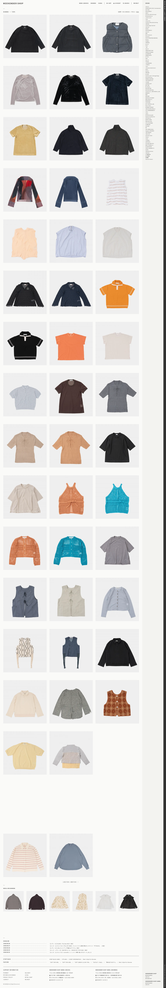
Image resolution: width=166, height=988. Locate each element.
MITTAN (147, 85)
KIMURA (147, 72)
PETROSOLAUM (149, 115)
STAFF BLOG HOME (54, 959)
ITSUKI (147, 61)
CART (109, 3)
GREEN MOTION (149, 50)
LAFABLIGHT (149, 83)
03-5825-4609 (70, 977)
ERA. (147, 33)
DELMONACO (149, 30)
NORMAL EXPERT (150, 107)
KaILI (147, 69)
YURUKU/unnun (149, 151)
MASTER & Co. (149, 99)
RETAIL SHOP (28, 977)
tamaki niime (149, 135)
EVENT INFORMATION (75, 959)
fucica (147, 44)
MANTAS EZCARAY (150, 98)
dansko (147, 27)
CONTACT (6, 979)
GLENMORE (148, 53)
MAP (71, 973)
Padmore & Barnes (150, 116)
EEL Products (149, 35)
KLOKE (147, 74)
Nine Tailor (148, 105)
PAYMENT (5, 973)
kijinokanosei (149, 77)
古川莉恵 (147, 156)
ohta (147, 112)
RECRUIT (136, 3)
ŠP (146, 127)
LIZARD (147, 82)
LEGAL (27, 975)
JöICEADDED (149, 63)
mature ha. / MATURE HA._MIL (153, 91)
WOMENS (93, 3)
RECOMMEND (126, 12)
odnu (147, 113)
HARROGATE (149, 55)
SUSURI (147, 126)
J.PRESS (148, 64)
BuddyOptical (149, 16)
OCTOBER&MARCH (150, 110)
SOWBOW (148, 124)
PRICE (133, 12)
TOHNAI (147, 140)
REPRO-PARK (149, 119)
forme (147, 39)
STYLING (64, 959)
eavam (147, 32)
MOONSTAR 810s (150, 90)
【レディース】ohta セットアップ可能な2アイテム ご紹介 (64, 948)
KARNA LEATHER (149, 79)
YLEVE (147, 149)
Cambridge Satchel (150, 25)
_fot (146, 47)
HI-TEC (147, 57)
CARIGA (147, 24)
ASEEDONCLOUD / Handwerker (153, 8)
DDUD (147, 28)
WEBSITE (53, 980)
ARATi (147, 13)
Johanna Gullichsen (151, 68)
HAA (147, 58)
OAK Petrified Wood (150, 108)
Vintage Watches (150, 143)
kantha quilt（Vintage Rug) (152, 75)
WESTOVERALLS (149, 145)
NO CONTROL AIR (150, 104)
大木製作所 (148, 154)
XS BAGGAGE (149, 146)
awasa (147, 6)
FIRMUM (147, 42)
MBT (147, 94)
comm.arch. (149, 17)
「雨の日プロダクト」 (111, 962)
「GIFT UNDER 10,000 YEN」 (82, 962)
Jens (147, 66)
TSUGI (147, 137)
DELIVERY (27, 973)
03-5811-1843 (117, 977)
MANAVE (147, 93)
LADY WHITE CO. (149, 80)
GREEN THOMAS (149, 52)
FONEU (147, 41)
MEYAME (147, 96)
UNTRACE (148, 142)
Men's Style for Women (89, 959)
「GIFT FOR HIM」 (54, 962)
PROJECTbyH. (149, 121)
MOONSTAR (148, 88)
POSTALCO (148, 118)
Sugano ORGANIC (150, 131)
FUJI (147, 46)
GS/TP (147, 49)
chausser (148, 21)
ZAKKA (100, 3)
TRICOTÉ (148, 134)
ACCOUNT (118, 3)
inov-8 (147, 60)
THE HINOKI (148, 132)
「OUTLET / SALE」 (97, 962)
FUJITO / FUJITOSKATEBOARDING (152, 37)
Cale (147, 19)
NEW (137, 12)
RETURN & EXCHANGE (9, 975)
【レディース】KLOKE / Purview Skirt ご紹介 (61, 943)
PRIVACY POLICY (8, 977)
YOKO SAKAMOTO (150, 148)
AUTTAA (147, 9)
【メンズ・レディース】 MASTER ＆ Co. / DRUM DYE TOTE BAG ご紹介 (68, 950)
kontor (147, 71)
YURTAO (147, 153)
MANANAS (148, 101)
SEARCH (126, 3)
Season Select (149, 159)
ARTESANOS (149, 11)
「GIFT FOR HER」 (67, 962)
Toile (147, 138)
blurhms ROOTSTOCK (151, 14)
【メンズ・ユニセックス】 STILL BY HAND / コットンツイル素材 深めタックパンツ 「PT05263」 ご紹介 (77, 946)
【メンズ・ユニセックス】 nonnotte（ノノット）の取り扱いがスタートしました (70, 952)
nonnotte (148, 102)
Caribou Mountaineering (152, 22)
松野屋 (147, 157)
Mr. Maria (148, 86)
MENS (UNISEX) (84, 3)
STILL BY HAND (149, 123)
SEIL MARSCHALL (150, 129)
